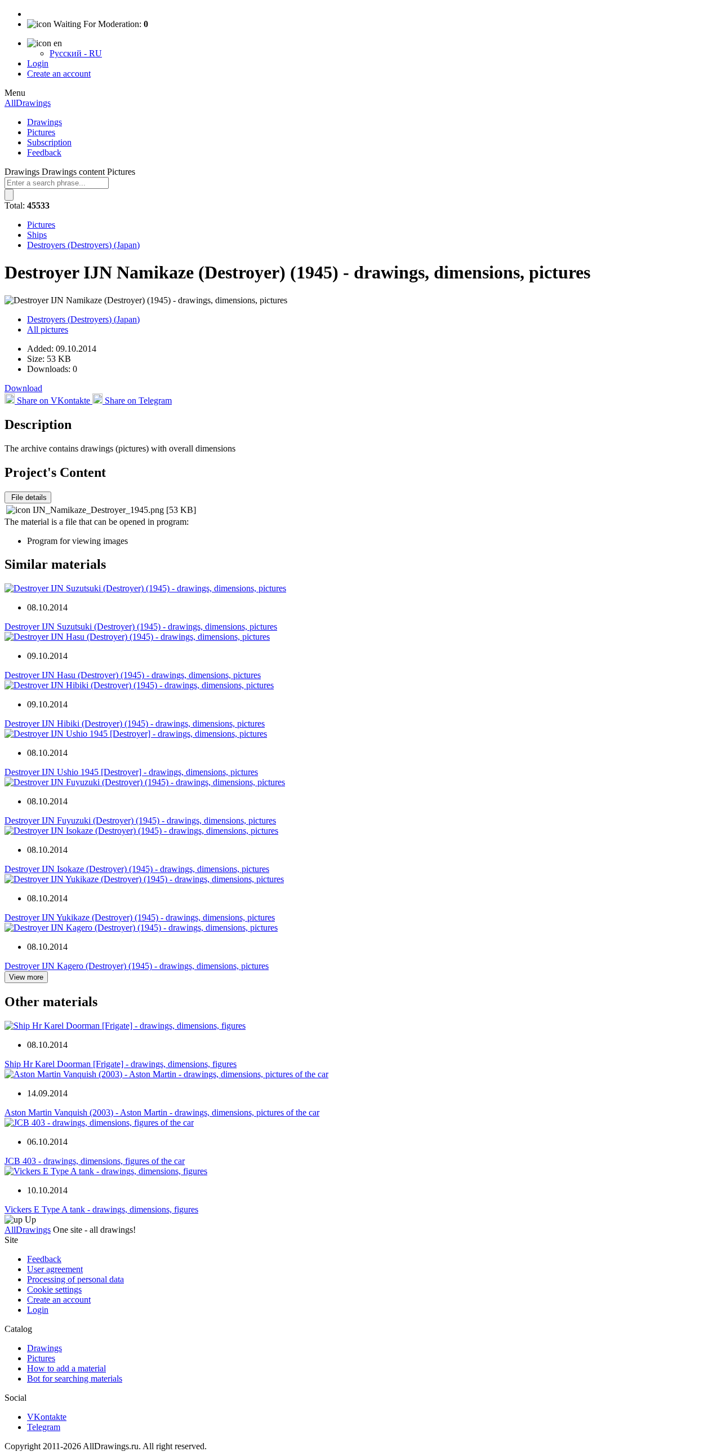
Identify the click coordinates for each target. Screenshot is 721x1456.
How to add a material (66, 1368)
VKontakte (46, 1417)
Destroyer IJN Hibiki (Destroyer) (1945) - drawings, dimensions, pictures (135, 723)
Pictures (41, 132)
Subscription (49, 142)
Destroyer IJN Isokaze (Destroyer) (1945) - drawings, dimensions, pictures (137, 869)
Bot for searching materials (74, 1378)
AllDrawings (28, 103)
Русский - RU (76, 53)
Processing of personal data (75, 1279)
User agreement (55, 1269)
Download (23, 388)
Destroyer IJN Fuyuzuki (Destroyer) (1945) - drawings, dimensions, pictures (140, 820)
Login (37, 63)
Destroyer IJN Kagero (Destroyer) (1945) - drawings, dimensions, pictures (137, 966)
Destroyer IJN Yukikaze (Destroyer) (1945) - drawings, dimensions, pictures (140, 917)
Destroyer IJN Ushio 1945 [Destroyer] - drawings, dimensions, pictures (131, 772)
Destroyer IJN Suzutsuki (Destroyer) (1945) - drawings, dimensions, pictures (141, 626)
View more (26, 977)
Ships (37, 235)
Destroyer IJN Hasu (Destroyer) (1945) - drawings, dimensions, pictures (133, 675)
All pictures (47, 329)
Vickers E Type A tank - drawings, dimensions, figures (101, 1209)
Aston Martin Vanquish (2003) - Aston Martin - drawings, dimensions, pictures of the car (162, 1112)
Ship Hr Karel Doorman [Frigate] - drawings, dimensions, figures (121, 1064)
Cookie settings (54, 1289)
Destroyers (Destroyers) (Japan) (83, 245)
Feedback (44, 152)
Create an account (59, 73)
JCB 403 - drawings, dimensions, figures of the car (95, 1161)
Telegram (43, 1427)
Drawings (44, 122)
